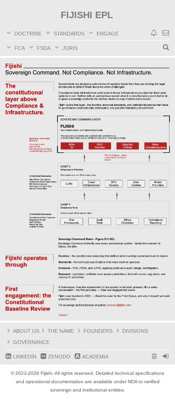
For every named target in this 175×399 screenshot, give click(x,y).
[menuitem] (166, 33)
